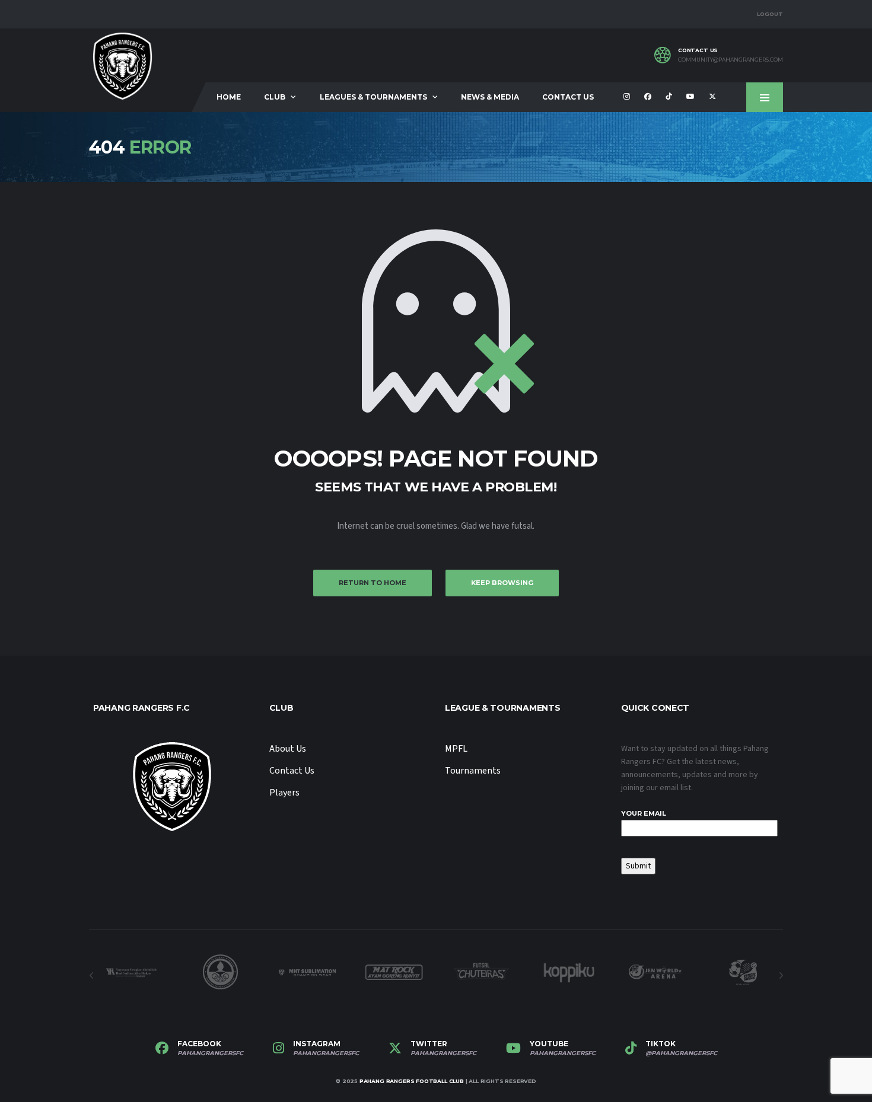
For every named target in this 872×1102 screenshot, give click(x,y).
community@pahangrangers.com (730, 60)
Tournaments (473, 770)
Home (229, 96)
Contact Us (568, 96)
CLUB (274, 96)
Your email (643, 813)
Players (284, 792)
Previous (91, 976)
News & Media (490, 96)
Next (781, 976)
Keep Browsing (502, 583)
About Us (287, 748)
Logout (770, 14)
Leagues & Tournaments (373, 96)
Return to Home (372, 583)
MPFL (456, 748)
